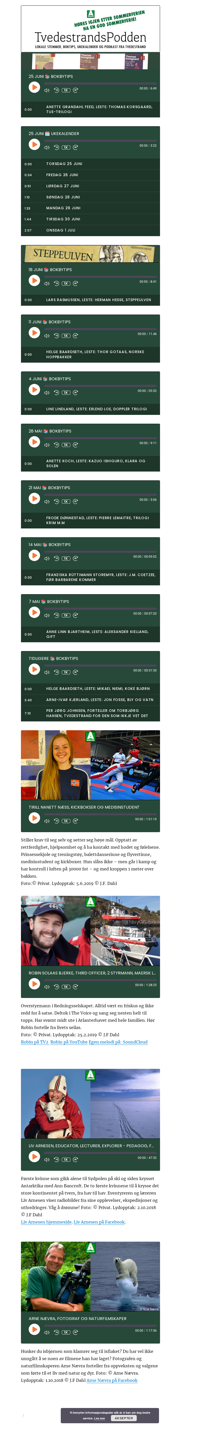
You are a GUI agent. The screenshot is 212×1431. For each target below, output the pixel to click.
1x (66, 90)
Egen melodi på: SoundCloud (118, 1042)
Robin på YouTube (69, 1042)
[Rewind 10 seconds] (56, 90)
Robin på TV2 (35, 1042)
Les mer (99, 1418)
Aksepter (124, 1418)
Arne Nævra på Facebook (112, 1380)
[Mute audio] (47, 90)
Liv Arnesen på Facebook (99, 1222)
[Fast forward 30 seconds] (76, 90)
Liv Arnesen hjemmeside (46, 1222)
